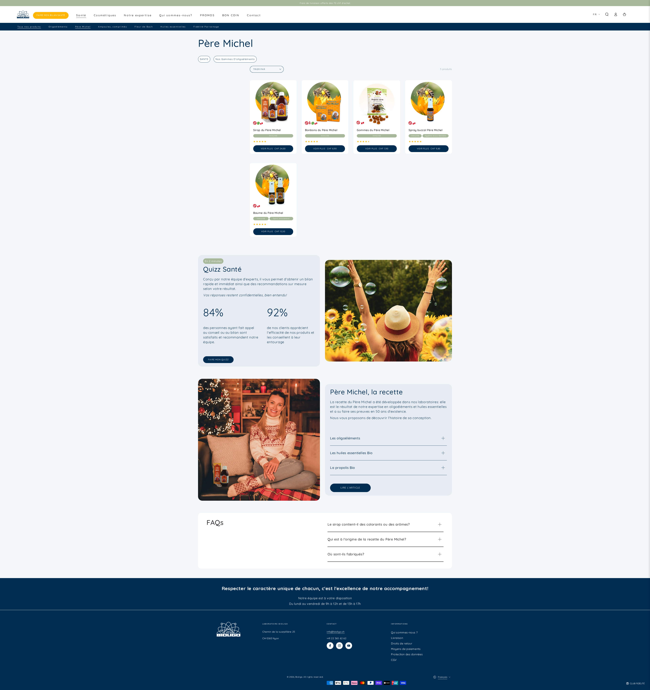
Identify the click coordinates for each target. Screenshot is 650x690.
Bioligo (298, 677)
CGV (394, 660)
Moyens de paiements (405, 649)
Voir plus (277, 148)
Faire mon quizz (218, 359)
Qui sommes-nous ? (404, 632)
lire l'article (350, 487)
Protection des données (407, 654)
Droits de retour (401, 643)
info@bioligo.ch (336, 631)
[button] (606, 14)
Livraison (397, 638)
